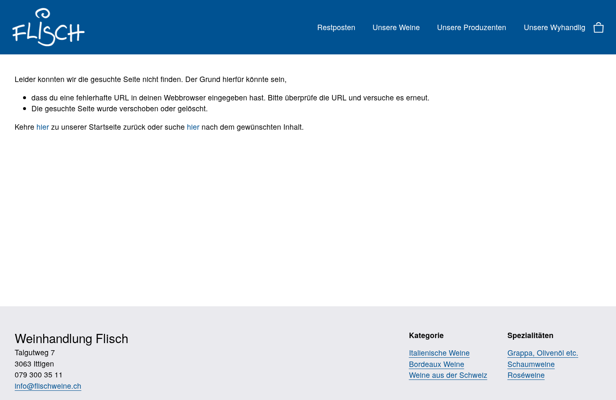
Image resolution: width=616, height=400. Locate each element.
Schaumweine (531, 364)
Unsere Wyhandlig (554, 27)
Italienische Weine (439, 352)
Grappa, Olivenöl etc (541, 352)
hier (42, 126)
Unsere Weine (396, 27)
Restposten (336, 27)
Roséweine (526, 374)
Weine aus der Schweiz (448, 374)
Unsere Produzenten (471, 27)
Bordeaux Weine (436, 364)
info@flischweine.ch (48, 385)
